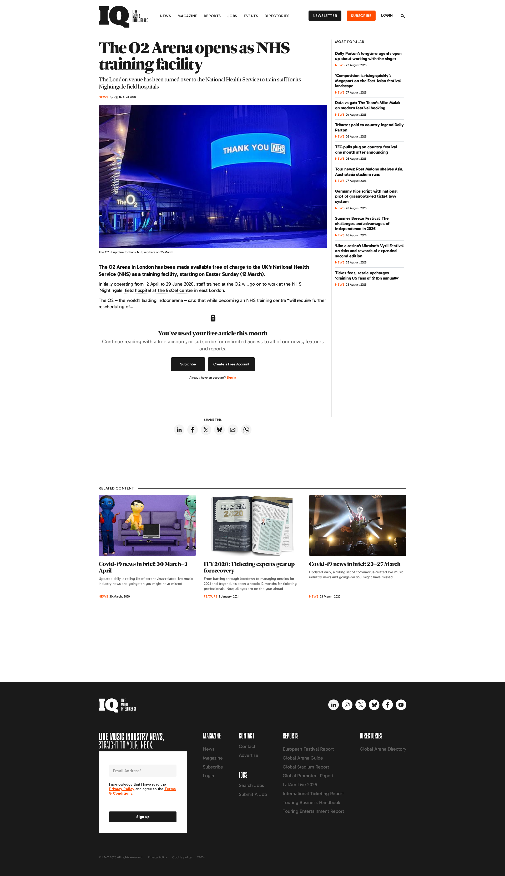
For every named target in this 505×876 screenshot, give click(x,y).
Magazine (187, 16)
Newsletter (325, 15)
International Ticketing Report (313, 793)
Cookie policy (182, 857)
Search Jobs (251, 785)
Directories (277, 16)
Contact (247, 746)
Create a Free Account (231, 364)
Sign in (231, 377)
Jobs (232, 16)
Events (251, 16)
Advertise (248, 755)
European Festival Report (308, 749)
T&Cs (201, 857)
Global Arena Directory (383, 749)
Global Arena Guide (303, 758)
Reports (212, 16)
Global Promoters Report (308, 776)
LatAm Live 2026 (300, 784)
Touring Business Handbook (311, 802)
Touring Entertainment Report (313, 811)
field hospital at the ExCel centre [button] (159, 290)
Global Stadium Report (306, 767)
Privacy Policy (157, 857)
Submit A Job (253, 794)
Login (387, 15)
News (165, 16)
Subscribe (361, 15)
